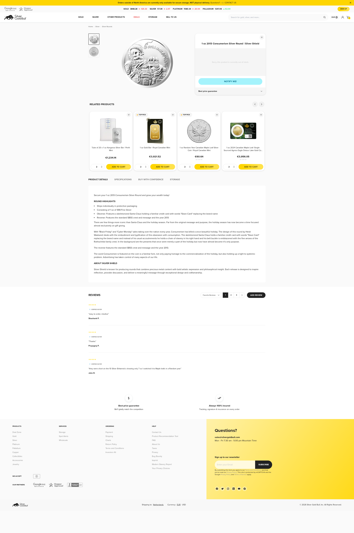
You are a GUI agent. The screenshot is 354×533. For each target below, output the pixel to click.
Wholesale (63, 440)
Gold (135, 9)
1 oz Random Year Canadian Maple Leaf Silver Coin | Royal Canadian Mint (199, 149)
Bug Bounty (157, 456)
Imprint (155, 460)
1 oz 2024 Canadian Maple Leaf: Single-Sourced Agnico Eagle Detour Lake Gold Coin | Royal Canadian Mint (243, 149)
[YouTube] (239, 489)
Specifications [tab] (123, 179)
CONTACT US (230, 3)
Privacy (155, 452)
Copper (15, 452)
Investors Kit (111, 452)
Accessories (17, 460)
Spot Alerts (63, 436)
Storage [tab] (175, 179)
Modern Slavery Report (162, 464)
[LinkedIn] (233, 489)
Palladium (217, 9)
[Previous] (106, 62)
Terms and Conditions (115, 448)
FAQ (154, 440)
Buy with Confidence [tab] (150, 179)
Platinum (186, 9)
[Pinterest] (244, 489)
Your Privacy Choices (161, 468)
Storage (62, 432)
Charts (108, 440)
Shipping (109, 436)
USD (184, 505)
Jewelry (15, 464)
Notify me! (230, 81)
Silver (160, 9)
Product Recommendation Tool (165, 436)
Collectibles (17, 456)
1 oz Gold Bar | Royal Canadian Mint (155, 147)
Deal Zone (16, 432)
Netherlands (158, 505)
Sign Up (343, 9)
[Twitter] (222, 489)
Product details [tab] (98, 179)
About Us (156, 444)
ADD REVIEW (256, 295)
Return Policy (111, 444)
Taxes (154, 448)
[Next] (189, 62)
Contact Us (156, 432)
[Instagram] (228, 489)
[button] (230, 91)
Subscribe (263, 464)
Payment (109, 432)
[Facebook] (217, 489)
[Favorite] (262, 37)
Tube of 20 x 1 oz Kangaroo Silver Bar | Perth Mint (111, 149)
